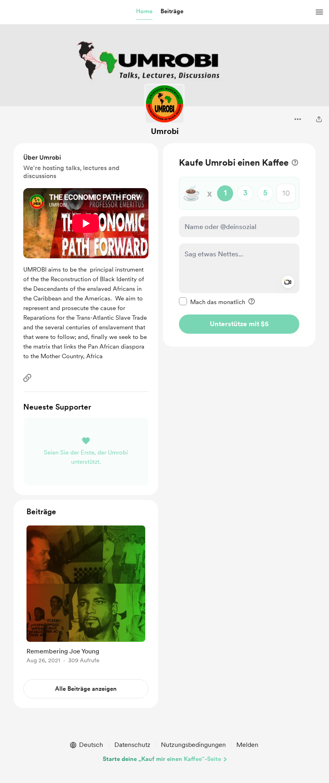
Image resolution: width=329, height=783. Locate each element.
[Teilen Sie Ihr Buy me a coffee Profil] (319, 119)
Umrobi (165, 131)
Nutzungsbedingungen (193, 745)
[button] (144, 11)
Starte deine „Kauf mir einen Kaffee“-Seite (162, 759)
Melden (247, 745)
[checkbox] (212, 301)
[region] (239, 245)
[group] (85, 595)
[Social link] (27, 378)
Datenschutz (132, 745)
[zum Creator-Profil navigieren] (164, 104)
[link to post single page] (85, 595)
